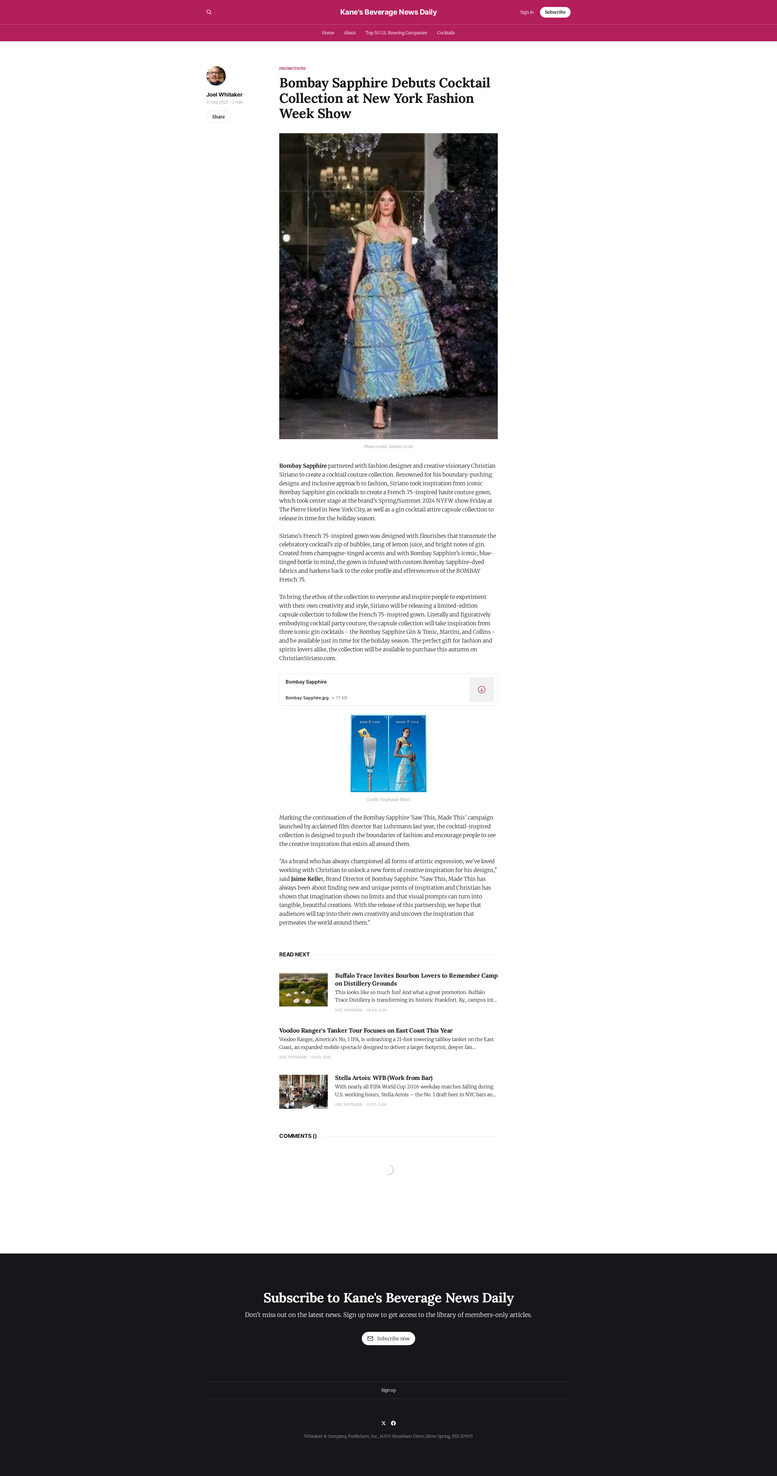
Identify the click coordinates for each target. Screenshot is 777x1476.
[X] (383, 1423)
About (350, 33)
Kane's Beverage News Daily (388, 12)
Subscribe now (393, 1338)
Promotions (292, 68)
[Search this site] (209, 12)
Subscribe (555, 12)
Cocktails (446, 33)
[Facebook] (393, 1423)
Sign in (527, 12)
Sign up (388, 1390)
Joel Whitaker (224, 94)
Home (328, 33)
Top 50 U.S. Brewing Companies (396, 33)
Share (218, 117)
